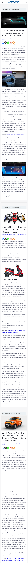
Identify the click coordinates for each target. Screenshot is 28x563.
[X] (5, 42)
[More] (13, 42)
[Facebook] (3, 42)
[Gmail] (11, 42)
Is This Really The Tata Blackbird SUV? (16, 134)
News (3, 38)
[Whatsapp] (8, 42)
